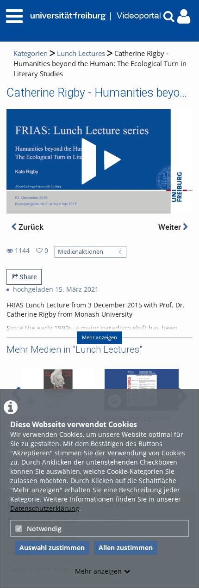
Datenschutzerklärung (44, 508)
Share (27, 276)
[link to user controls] (183, 16)
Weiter (170, 226)
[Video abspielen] (99, 161)
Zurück (30, 226)
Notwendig (44, 528)
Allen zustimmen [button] (126, 547)
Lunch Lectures (81, 53)
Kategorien (30, 53)
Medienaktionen (80, 252)
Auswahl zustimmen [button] (52, 547)
